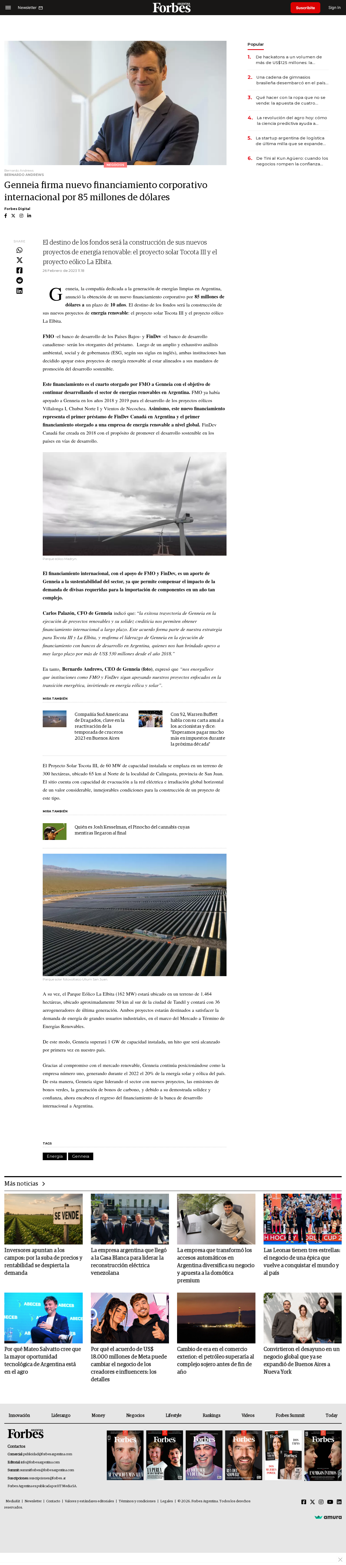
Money (98, 1415)
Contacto (53, 1501)
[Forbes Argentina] (173, 7)
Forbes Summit (290, 1415)
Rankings (211, 1415)
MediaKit (13, 1501)
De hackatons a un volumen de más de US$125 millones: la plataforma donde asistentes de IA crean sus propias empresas (292, 59)
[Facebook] (19, 271)
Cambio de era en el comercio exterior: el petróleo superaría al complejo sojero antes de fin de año (215, 1361)
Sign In (334, 7)
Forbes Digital (17, 209)
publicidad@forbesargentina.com (47, 1454)
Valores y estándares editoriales (89, 1501)
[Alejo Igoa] (204, 1455)
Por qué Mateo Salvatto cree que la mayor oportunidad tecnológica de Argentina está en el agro (42, 1361)
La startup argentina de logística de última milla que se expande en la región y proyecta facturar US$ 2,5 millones (290, 140)
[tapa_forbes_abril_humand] (164, 1455)
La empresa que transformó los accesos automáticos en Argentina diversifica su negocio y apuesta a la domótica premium (215, 1265)
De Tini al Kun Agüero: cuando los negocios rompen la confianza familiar (292, 161)
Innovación (19, 1415)
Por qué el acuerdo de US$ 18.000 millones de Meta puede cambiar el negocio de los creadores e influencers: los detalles (129, 1364)
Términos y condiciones (137, 1501)
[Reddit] (19, 281)
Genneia (80, 1156)
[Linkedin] (19, 291)
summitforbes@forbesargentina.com (47, 1470)
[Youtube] (330, 1502)
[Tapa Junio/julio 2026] (125, 1455)
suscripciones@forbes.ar (47, 1478)
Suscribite (305, 7)
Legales (166, 1501)
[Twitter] (19, 260)
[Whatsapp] (19, 250)
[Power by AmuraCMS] (328, 1517)
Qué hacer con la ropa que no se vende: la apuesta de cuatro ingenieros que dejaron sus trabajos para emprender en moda (290, 100)
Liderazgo (60, 1415)
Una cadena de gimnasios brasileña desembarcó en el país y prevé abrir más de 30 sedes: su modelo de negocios (292, 80)
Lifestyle (173, 1415)
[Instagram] (321, 1502)
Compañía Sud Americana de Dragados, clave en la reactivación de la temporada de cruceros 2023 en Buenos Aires (101, 726)
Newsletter (33, 1501)
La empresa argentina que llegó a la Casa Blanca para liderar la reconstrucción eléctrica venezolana (129, 1262)
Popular (256, 44)
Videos (248, 1415)
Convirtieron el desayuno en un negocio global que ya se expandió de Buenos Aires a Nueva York (302, 1361)
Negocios (135, 1415)
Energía (55, 1156)
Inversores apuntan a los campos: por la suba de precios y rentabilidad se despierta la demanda (43, 1262)
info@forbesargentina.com (40, 1462)
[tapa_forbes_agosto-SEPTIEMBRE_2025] (322, 1455)
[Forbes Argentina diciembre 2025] (243, 1455)
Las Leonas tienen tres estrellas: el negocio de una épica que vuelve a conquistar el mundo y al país (302, 1262)
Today (331, 1415)
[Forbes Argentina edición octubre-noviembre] (283, 1455)
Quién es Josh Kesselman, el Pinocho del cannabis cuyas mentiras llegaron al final (132, 830)
